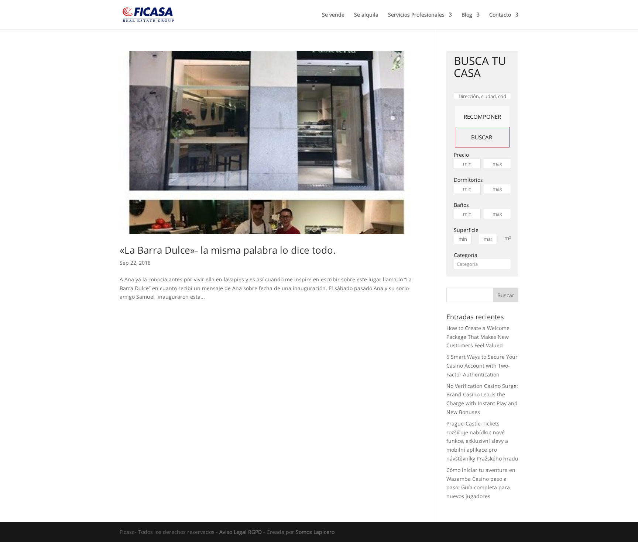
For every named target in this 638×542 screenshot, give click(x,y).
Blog (467, 15)
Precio (461, 154)
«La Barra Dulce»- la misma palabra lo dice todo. (228, 250)
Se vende (333, 15)
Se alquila (366, 15)
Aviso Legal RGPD (240, 531)
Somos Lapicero (315, 531)
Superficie (466, 229)
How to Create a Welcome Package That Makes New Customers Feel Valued (478, 336)
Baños (461, 204)
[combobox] (482, 264)
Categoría (465, 254)
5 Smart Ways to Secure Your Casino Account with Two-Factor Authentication (482, 365)
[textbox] (482, 264)
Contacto (500, 15)
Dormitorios (468, 179)
